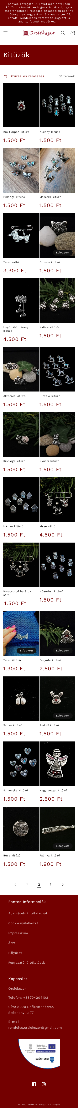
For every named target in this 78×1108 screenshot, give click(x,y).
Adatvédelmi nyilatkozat (27, 913)
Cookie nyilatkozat (23, 923)
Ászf (12, 943)
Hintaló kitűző (50, 396)
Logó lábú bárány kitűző (15, 329)
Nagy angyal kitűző (53, 790)
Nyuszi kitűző (50, 461)
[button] (5, 33)
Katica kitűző (49, 327)
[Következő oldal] (62, 884)
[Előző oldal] (15, 884)
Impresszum (18, 933)
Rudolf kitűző (49, 725)
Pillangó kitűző (14, 196)
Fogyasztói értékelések (26, 962)
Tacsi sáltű (11, 262)
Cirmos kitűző (50, 262)
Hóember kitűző (51, 591)
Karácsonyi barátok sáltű (17, 593)
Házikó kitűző (13, 526)
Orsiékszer (32, 1104)
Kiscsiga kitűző (14, 461)
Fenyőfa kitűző (50, 660)
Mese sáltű (48, 526)
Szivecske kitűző (15, 790)
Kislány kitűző (50, 131)
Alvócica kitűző (14, 396)
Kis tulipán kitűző (16, 131)
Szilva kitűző (12, 725)
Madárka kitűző (51, 196)
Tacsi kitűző (12, 660)
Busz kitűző (12, 855)
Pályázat (15, 953)
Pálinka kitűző (50, 855)
